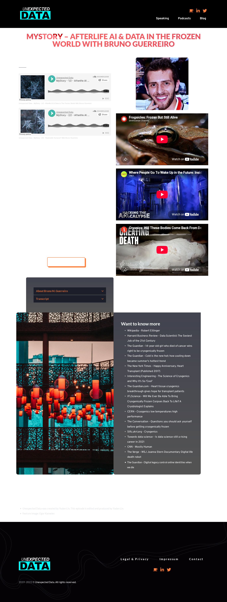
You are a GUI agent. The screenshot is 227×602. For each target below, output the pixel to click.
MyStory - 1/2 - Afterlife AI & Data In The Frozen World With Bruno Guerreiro (63, 103)
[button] (70, 291)
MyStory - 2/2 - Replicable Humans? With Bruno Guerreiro (56, 138)
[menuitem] (162, 18)
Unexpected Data (25, 103)
